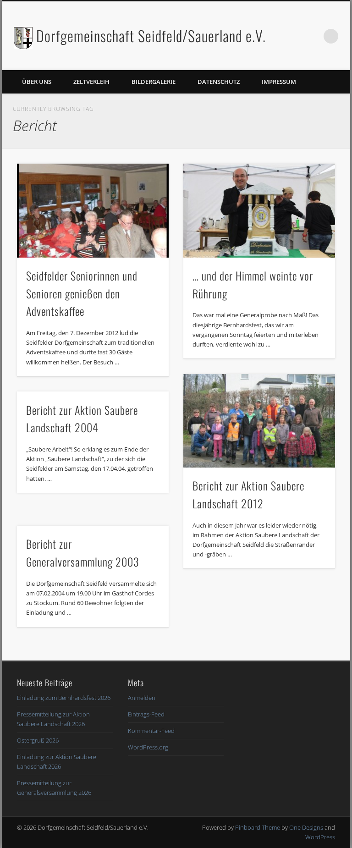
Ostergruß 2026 (38, 740)
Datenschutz (219, 81)
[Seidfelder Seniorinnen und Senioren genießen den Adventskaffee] (93, 210)
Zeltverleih (91, 81)
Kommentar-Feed (151, 731)
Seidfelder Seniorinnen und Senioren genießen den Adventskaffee (82, 293)
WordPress (320, 837)
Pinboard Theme (257, 827)
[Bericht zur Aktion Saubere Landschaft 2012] (259, 421)
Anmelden (141, 698)
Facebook (293, 36)
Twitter (312, 36)
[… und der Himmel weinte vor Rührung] (259, 210)
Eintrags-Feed (146, 714)
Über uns (36, 81)
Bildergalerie (154, 81)
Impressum (279, 81)
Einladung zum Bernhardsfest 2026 (63, 698)
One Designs (306, 827)
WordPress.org (148, 747)
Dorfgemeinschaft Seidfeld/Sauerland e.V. (151, 35)
